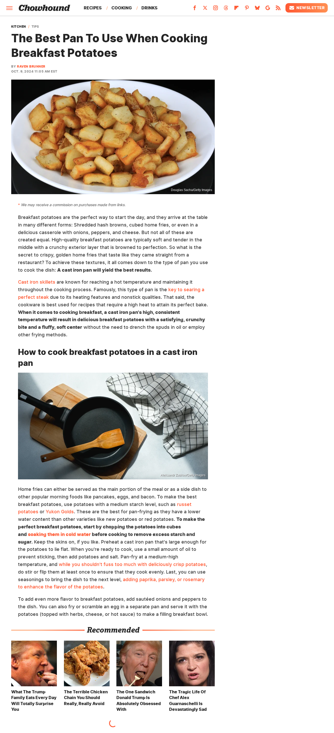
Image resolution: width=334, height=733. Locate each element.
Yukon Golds (60, 511)
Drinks (149, 7)
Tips (35, 26)
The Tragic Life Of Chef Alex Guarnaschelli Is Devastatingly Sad (188, 700)
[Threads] (226, 9)
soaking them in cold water (59, 534)
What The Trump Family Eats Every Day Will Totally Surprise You (34, 700)
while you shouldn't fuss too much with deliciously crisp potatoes (132, 564)
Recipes (93, 7)
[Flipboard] (236, 9)
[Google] (268, 9)
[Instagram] (215, 9)
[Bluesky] (257, 9)
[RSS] (278, 9)
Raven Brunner (31, 66)
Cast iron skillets (36, 282)
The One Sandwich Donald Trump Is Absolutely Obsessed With (138, 700)
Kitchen (18, 26)
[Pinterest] (247, 9)
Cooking (121, 7)
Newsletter (310, 7)
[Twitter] (205, 9)
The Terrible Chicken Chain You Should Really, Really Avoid (86, 697)
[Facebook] (195, 9)
